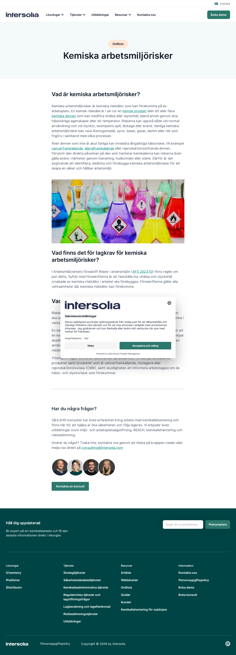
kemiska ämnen (64, 116)
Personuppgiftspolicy (55, 643)
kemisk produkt (134, 111)
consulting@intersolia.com (102, 448)
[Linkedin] (227, 643)
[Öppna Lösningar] (62, 15)
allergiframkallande (99, 148)
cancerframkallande (67, 148)
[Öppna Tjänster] (84, 15)
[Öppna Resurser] (129, 15)
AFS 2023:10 (142, 272)
